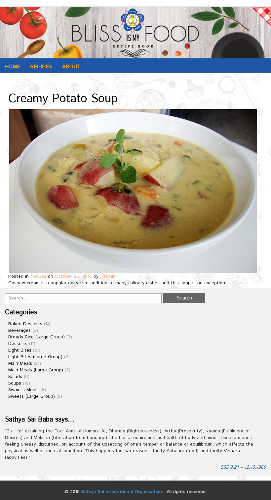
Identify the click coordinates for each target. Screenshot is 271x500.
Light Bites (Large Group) (35, 357)
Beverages (19, 330)
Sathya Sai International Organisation (121, 491)
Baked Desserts (25, 324)
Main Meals (20, 363)
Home (12, 67)
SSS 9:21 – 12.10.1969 (243, 467)
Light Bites (19, 350)
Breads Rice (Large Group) (36, 337)
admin (109, 276)
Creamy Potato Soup (63, 99)
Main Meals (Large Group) (35, 370)
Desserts (17, 343)
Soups (39, 276)
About (71, 67)
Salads (15, 376)
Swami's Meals (23, 390)
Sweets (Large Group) (31, 396)
